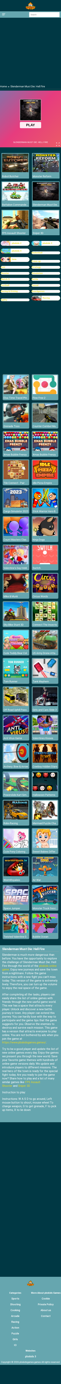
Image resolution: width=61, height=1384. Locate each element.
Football (5, 285)
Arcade (15, 1316)
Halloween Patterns (44, 794)
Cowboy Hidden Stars (45, 766)
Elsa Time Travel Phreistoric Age (22, 397)
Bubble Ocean (40, 936)
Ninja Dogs (39, 539)
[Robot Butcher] (15, 171)
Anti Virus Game (13, 738)
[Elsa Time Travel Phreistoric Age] (16, 393)
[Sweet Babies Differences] (45, 847)
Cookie (46, 1298)
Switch (37, 568)
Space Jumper (12, 908)
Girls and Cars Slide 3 (45, 709)
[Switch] (45, 563)
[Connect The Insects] (45, 620)
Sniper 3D (38, 233)
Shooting (15, 1304)
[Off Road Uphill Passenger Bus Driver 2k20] (16, 705)
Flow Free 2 (39, 397)
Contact (46, 1316)
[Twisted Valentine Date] (16, 932)
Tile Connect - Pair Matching (20, 482)
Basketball (36, 252)
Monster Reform (42, 176)
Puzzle (15, 1333)
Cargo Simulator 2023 (16, 511)
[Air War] (45, 875)
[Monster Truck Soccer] (45, 903)
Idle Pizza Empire (42, 482)
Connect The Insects (45, 624)
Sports (15, 1298)
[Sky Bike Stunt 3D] (16, 620)
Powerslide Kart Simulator (18, 794)
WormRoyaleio (12, 879)
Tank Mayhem (41, 681)
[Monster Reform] (46, 171)
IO (15, 1345)
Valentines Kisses (43, 738)
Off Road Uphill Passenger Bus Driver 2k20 (27, 709)
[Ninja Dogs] (45, 535)
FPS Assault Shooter (14, 233)
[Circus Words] (45, 591)
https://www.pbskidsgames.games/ (24, 1042)
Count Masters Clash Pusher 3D (22, 539)
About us (46, 1310)
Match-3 (5, 279)
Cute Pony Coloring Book (17, 851)
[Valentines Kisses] (45, 733)
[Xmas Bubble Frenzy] (16, 450)
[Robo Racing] (16, 818)
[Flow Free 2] (45, 393)
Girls (14, 259)
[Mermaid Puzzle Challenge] (45, 818)
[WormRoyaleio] (16, 875)
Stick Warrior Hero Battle (47, 511)
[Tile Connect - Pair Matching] (16, 478)
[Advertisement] (30, 51)
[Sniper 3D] (46, 228)
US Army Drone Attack (45, 653)
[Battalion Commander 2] (15, 199)
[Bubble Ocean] (45, 932)
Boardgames (38, 291)
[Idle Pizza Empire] (45, 478)
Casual (34, 285)
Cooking (15, 1310)
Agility (4, 299)
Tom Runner (10, 681)
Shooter (5, 273)
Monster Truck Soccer (45, 908)
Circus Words (40, 596)
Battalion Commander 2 (15, 204)
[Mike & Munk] (16, 591)
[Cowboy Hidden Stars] (45, 762)
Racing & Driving (9, 291)
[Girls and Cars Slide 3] (45, 705)
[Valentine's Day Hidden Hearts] (16, 563)
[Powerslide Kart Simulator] (16, 790)
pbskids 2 (16, 243)
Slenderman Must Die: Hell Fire (46, 204)
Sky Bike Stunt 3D (14, 624)
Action (15, 1327)
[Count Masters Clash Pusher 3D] (16, 535)
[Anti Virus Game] (16, 733)
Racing (46, 298)
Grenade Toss (12, 426)
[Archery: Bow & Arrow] (16, 762)
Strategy (36, 267)
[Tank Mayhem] (45, 677)
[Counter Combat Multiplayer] (45, 421)
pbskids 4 (16, 251)
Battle (34, 279)
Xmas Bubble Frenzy (15, 454)
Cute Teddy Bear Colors (17, 653)
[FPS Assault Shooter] (15, 228)
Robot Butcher (10, 176)
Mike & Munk (11, 596)
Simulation (37, 273)
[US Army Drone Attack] (45, 648)
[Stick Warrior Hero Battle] (45, 506)
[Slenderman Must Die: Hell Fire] (46, 199)
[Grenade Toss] (16, 421)
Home (3, 86)
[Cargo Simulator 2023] (16, 506)
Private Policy (46, 1304)
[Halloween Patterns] (45, 790)
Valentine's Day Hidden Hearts (21, 568)
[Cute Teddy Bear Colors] (16, 648)
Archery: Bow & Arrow (16, 766)
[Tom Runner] (16, 677)
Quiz (3, 267)
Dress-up (36, 261)
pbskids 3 (47, 243)
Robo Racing (11, 823)
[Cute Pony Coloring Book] (16, 847)
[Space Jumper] (16, 903)
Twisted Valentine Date (17, 936)
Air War (37, 879)
